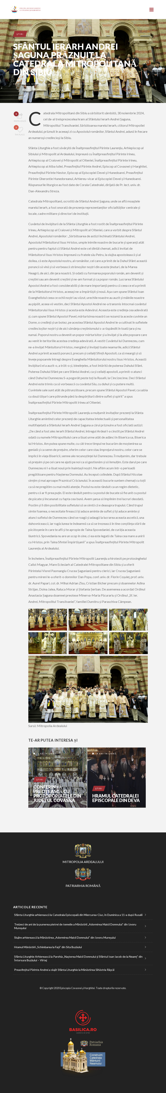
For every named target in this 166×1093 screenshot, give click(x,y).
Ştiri (20, 34)
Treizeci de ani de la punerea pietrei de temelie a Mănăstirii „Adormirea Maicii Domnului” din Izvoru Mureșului (75, 926)
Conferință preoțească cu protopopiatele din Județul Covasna (57, 794)
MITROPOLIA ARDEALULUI (83, 862)
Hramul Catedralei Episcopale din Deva (116, 798)
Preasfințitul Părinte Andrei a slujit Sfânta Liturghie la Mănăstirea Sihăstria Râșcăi (64, 969)
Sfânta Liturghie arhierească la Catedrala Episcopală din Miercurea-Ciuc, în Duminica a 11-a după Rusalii (78, 915)
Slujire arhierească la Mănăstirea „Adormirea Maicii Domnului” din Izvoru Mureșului (65, 937)
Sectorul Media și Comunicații (39, 84)
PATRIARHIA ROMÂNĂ (83, 886)
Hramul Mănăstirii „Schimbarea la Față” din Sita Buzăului (48, 947)
